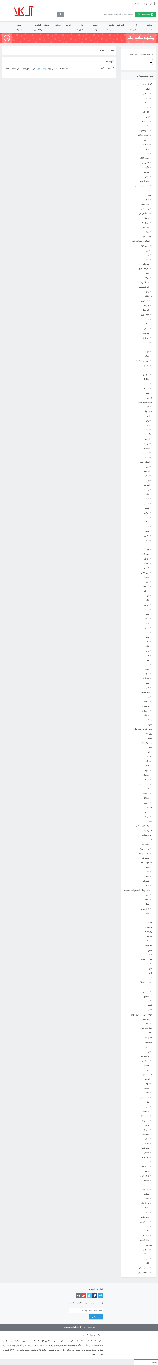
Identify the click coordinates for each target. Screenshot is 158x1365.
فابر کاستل (145, 572)
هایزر (147, 673)
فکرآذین (146, 374)
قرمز (147, 273)
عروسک (146, 264)
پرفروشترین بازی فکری (142, 729)
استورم (146, 452)
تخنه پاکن (145, 1120)
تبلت (150, 747)
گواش (146, 176)
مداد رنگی (145, 1217)
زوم (147, 549)
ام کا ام (146, 471)
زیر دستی (145, 1180)
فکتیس (146, 586)
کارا (148, 595)
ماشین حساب (146, 1028)
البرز (147, 466)
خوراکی (149, 917)
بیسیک (146, 489)
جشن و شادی (112, 27)
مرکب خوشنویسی (141, 185)
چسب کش (144, 208)
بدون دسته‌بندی (145, 402)
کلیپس (146, 609)
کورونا (146, 618)
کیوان (147, 277)
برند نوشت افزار (145, 411)
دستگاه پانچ (144, 213)
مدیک (146, 388)
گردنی (146, 1023)
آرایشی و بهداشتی (38, 27)
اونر (148, 480)
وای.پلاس (145, 692)
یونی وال (145, 710)
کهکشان (146, 798)
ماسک (146, 103)
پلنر (148, 1106)
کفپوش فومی (143, 1272)
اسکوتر (146, 1249)
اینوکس (146, 485)
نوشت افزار (149, 27)
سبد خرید (144, 14)
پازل (147, 319)
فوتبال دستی (143, 1267)
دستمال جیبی (143, 98)
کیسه (147, 899)
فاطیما (146, 577)
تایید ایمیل (96, 1316)
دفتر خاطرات (144, 1166)
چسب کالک (144, 158)
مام (147, 107)
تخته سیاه (145, 1115)
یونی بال (145, 706)
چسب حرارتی (144, 848)
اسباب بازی (95, 27)
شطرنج (146, 365)
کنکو (147, 614)
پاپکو (147, 498)
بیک (147, 494)
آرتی (147, 416)
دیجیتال (148, 927)
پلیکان (146, 512)
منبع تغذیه (147, 1037)
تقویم (146, 1129)
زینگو (147, 356)
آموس (146, 434)
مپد (147, 664)
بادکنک (146, 766)
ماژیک (146, 1208)
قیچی (149, 968)
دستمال (146, 93)
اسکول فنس (144, 462)
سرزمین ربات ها (142, 360)
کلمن (147, 894)
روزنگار (46, 25)
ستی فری (145, 554)
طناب (147, 1263)
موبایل (149, 1046)
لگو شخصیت (144, 287)
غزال (147, 370)
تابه (147, 885)
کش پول (145, 227)
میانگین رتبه (53, 68)
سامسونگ (145, 1056)
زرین (147, 254)
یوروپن (146, 701)
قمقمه (146, 1194)
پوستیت (145, 1111)
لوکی (147, 646)
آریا (148, 425)
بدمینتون (145, 1254)
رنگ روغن (145, 162)
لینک (147, 655)
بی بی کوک (144, 245)
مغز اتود (145, 1226)
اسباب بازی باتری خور (140, 241)
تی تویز (146, 337)
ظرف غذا (145, 406)
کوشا (147, 383)
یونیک (146, 715)
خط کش (146, 1143)
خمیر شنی (145, 1148)
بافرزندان (145, 310)
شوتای (146, 563)
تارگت (147, 526)
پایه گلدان (145, 881)
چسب (149, 839)
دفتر (147, 1161)
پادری (147, 871)
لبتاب (149, 1010)
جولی (147, 531)
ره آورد (146, 167)
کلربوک (149, 1000)
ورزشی (57, 25)
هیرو (147, 687)
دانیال (146, 342)
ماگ (147, 913)
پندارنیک (145, 324)
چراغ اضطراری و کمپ (143, 825)
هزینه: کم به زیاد (28, 68)
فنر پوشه (145, 222)
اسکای (146, 457)
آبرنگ (147, 1079)
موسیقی (148, 1069)
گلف (147, 641)
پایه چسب (145, 204)
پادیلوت (145, 503)
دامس (146, 535)
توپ (147, 1258)
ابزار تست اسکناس (144, 135)
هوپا (147, 393)
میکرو (147, 669)
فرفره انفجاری (143, 268)
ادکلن (147, 89)
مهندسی (148, 1042)
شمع (147, 789)
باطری (149, 397)
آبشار (147, 761)
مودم (147, 816)
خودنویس (145, 1157)
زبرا (148, 545)
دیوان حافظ (144, 982)
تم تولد (148, 756)
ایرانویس (145, 144)
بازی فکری (135, 27)
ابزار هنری (81, 27)
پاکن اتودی (144, 1097)
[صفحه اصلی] (24, 10)
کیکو (147, 637)
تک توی (146, 333)
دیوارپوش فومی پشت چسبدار (136, 890)
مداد (147, 1212)
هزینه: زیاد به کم (12, 68)
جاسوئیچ (148, 802)
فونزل (146, 591)
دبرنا (150, 922)
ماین (147, 660)
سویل (146, 558)
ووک (147, 696)
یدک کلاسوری (143, 1240)
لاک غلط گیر (144, 1203)
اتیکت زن (148, 190)
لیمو (147, 650)
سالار (147, 259)
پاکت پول (147, 719)
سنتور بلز (145, 126)
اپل (147, 752)
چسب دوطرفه (143, 853)
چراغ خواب (147, 830)
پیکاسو (146, 522)
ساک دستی (144, 784)
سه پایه (146, 1019)
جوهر (147, 1138)
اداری (68, 25)
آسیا (147, 429)
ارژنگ (147, 439)
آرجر (147, 420)
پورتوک (148, 733)
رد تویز (146, 347)
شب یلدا (148, 945)
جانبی (149, 807)
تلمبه (147, 770)
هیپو (147, 683)
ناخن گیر (145, 112)
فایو (147, 581)
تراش (147, 1125)
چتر (150, 821)
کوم (147, 623)
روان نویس (144, 1175)
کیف (150, 1005)
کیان (147, 632)
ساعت (149, 940)
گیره (147, 231)
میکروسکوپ (144, 130)
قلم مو (146, 172)
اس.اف (146, 443)
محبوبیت (64, 68)
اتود (147, 1083)
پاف (147, 876)
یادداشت (145, 1235)
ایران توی (145, 300)
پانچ (147, 199)
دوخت (146, 218)
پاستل (146, 1088)
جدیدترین (41, 68)
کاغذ (147, 600)
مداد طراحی (144, 181)
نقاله (147, 1231)
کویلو (147, 627)
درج (147, 250)
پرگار (147, 1102)
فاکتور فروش (146, 959)
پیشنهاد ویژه (146, 743)
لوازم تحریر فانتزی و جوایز (141, 1014)
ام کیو (146, 475)
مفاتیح (146, 996)
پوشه (149, 738)
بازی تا (146, 305)
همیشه (146, 678)
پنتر (147, 517)
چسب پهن (144, 844)
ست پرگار (145, 1185)
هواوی (146, 1065)
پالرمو (147, 508)
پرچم (150, 724)
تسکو (147, 812)
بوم (147, 149)
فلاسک (149, 964)
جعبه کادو (145, 775)
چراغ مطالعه (147, 835)
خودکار (146, 1152)
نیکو (147, 291)
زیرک (147, 351)
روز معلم (148, 931)
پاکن (147, 1092)
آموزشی (120, 25)
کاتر (150, 973)
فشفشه (146, 793)
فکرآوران (146, 379)
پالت (147, 153)
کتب (150, 977)
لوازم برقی (145, 908)
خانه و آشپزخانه (17, 27)
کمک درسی (144, 991)
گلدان (147, 904)
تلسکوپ (145, 121)
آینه (147, 867)
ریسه (147, 779)
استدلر (146, 448)
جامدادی (145, 1134)
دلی (147, 540)
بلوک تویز (145, 314)
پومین (146, 328)
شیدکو (146, 568)
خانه (112, 50)
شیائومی (145, 1060)
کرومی (146, 604)
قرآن (147, 987)
